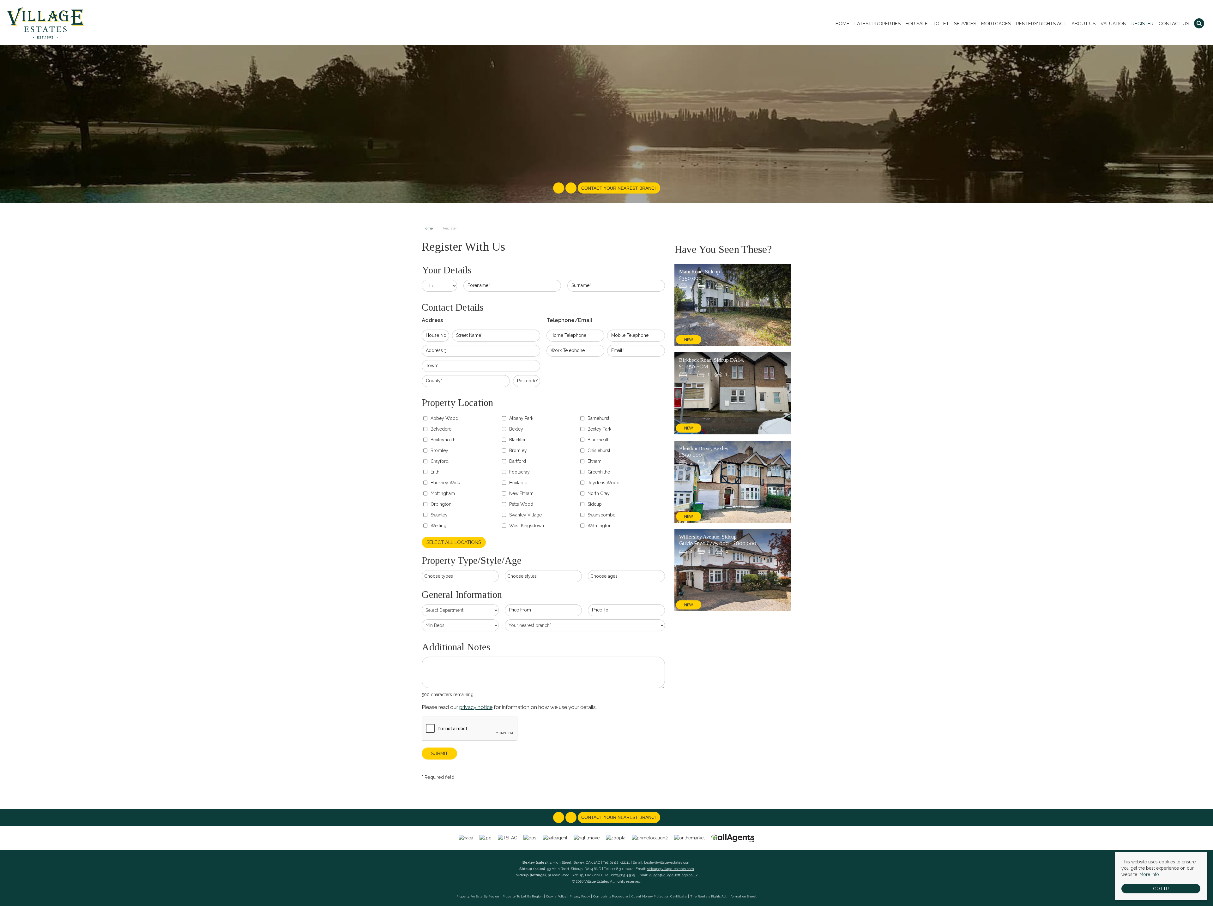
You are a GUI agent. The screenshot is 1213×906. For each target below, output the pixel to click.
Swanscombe (601, 514)
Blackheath (599, 439)
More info (1149, 874)
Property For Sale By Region (477, 896)
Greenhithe (599, 471)
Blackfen (518, 439)
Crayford (440, 461)
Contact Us (1174, 24)
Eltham (594, 461)
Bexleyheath (443, 439)
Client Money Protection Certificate (659, 896)
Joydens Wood (603, 482)
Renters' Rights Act (1041, 24)
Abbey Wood (444, 418)
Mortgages (996, 24)
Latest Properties (877, 24)
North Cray (599, 493)
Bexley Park (599, 429)
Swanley (439, 514)
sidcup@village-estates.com (670, 869)
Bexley (516, 429)
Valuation (1113, 24)
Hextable (518, 482)
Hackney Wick (445, 482)
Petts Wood (521, 504)
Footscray (519, 471)
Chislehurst (599, 450)
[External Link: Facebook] (559, 188)
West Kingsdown (526, 525)
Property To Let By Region (523, 896)
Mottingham (443, 493)
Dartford (517, 461)
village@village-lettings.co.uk (673, 875)
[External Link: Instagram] (571, 188)
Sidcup (595, 504)
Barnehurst (598, 418)
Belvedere (441, 429)
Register (1143, 24)
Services (965, 24)
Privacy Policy (580, 896)
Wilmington (600, 525)
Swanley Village (525, 514)
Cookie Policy (556, 896)
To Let (941, 24)
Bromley (439, 450)
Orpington (441, 504)
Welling (438, 525)
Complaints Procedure (610, 896)
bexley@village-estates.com (667, 862)
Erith (435, 471)
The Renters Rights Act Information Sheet (723, 896)
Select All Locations (453, 542)
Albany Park (521, 418)
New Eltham (521, 493)
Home (842, 24)
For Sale (917, 24)
